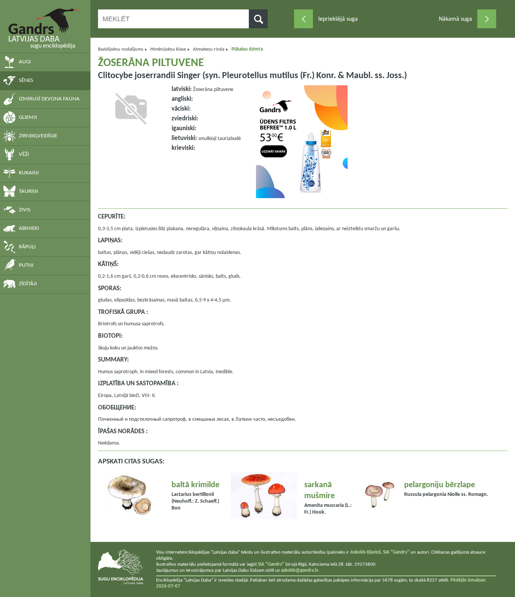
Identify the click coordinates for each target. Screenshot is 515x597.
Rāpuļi (27, 247)
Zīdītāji (28, 284)
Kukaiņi (29, 173)
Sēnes (26, 80)
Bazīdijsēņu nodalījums (120, 49)
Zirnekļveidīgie (38, 136)
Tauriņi (28, 191)
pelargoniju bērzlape (439, 485)
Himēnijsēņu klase (168, 49)
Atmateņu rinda (208, 49)
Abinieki (29, 228)
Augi (25, 62)
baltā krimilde (195, 485)
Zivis (25, 210)
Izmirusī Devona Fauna (49, 99)
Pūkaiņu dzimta (247, 49)
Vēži (24, 154)
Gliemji (28, 117)
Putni (26, 265)
